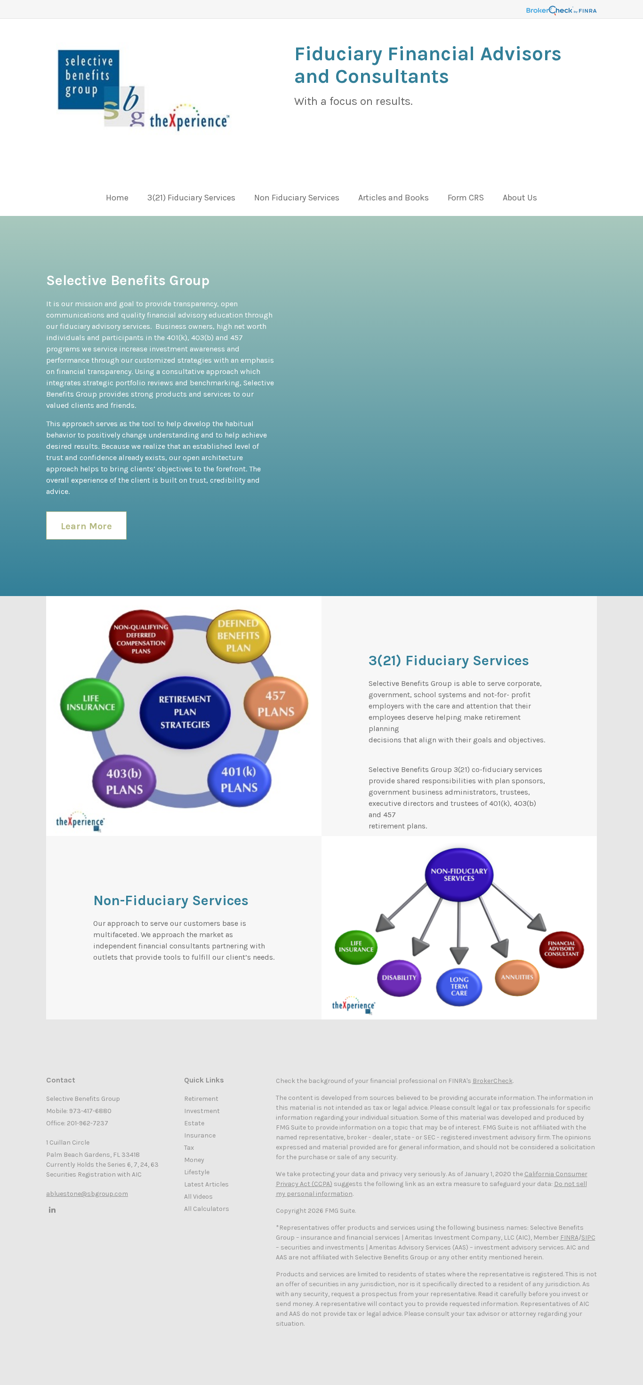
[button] (191, 200)
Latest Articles (206, 1184)
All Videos (198, 1197)
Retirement (201, 1099)
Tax (189, 1148)
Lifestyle (196, 1172)
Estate (194, 1123)
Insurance (200, 1135)
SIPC (588, 1238)
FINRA (569, 1238)
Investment (202, 1111)
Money (194, 1160)
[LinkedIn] (51, 1209)
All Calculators (206, 1209)
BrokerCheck (493, 1081)
